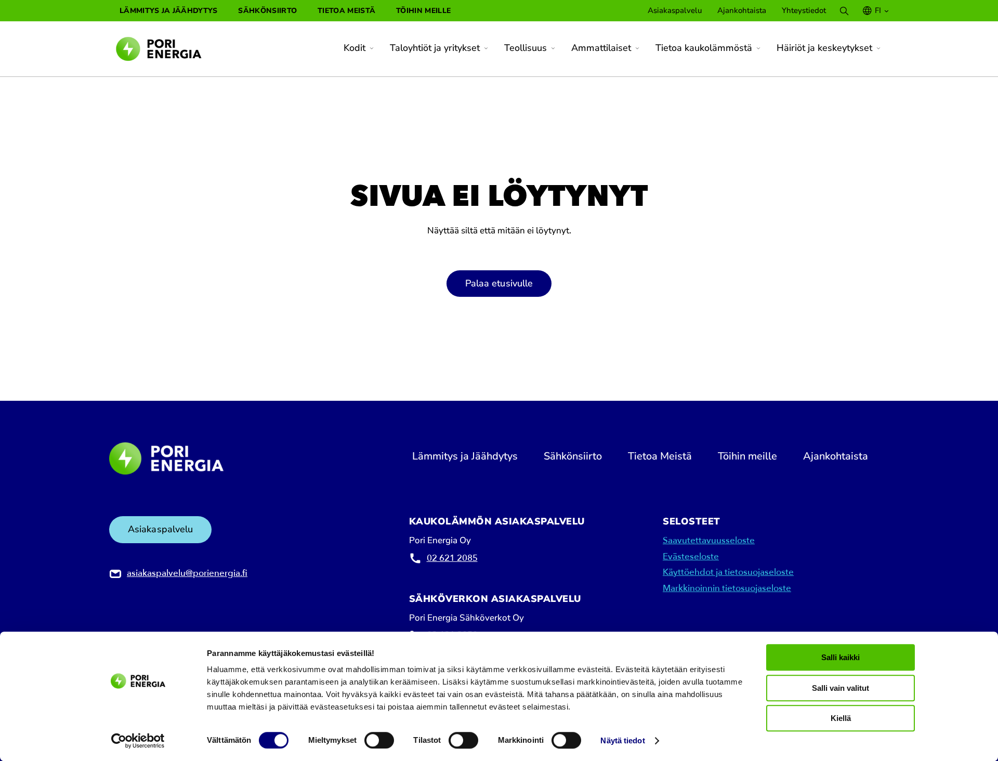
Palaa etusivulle (499, 283)
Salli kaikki (840, 657)
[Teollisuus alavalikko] (553, 48)
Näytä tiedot (622, 741)
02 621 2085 (452, 558)
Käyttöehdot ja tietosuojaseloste (728, 572)
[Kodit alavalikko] (371, 48)
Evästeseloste (691, 556)
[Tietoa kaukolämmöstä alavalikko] (758, 48)
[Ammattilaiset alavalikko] (637, 48)
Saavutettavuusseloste (709, 540)
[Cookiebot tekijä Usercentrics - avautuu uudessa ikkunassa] (138, 741)
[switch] (379, 740)
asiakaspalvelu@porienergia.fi (187, 573)
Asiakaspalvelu (160, 529)
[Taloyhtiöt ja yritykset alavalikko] (486, 48)
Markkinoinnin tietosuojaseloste (727, 588)
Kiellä (841, 718)
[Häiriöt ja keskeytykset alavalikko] (878, 48)
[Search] (844, 11)
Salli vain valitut (840, 688)
